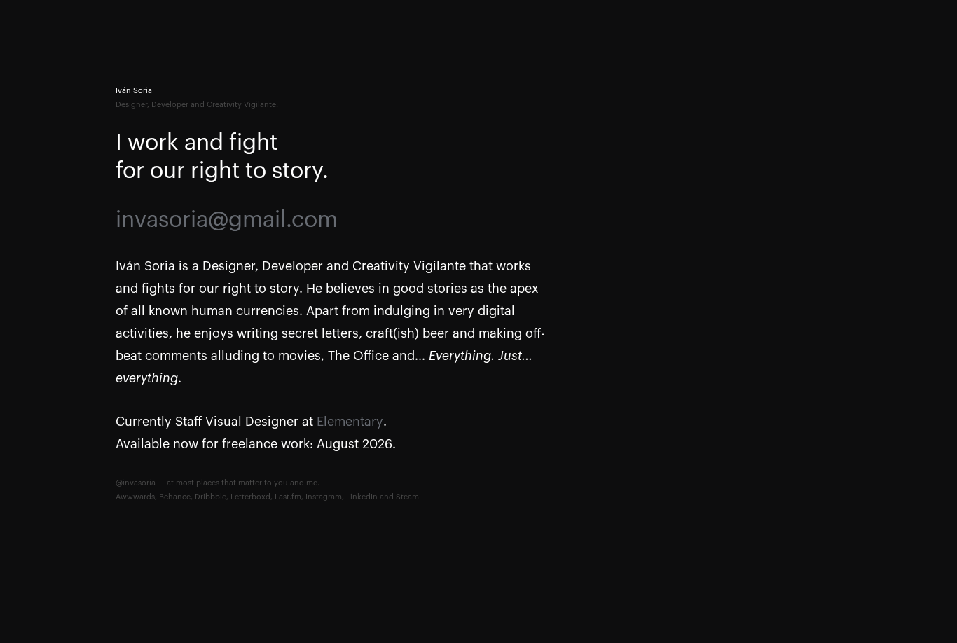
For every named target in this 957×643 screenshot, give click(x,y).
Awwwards (135, 497)
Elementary (350, 421)
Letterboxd (250, 497)
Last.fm (288, 497)
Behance (175, 497)
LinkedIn (362, 497)
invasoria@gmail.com (227, 220)
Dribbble (210, 497)
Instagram (323, 497)
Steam (407, 497)
